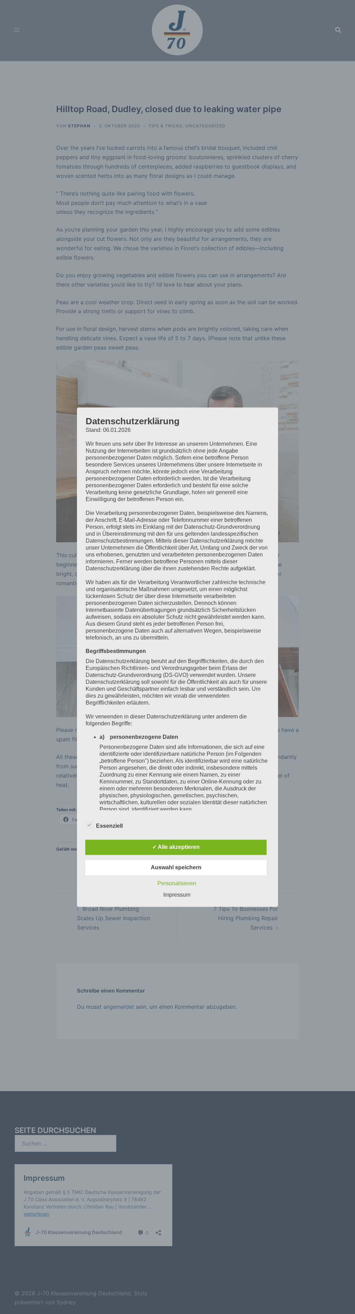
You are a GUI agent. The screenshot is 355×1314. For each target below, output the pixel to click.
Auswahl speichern (176, 867)
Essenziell (109, 826)
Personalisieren (176, 883)
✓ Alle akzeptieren (176, 847)
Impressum (176, 895)
